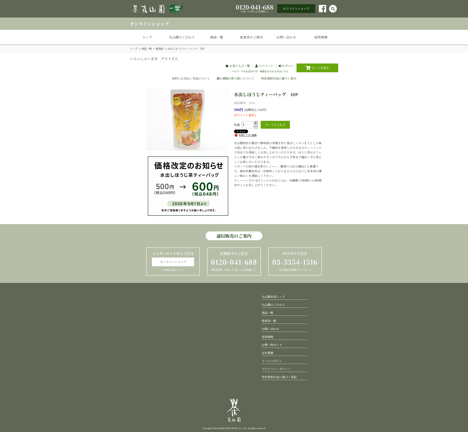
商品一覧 (216, 37)
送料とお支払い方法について (191, 78)
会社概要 (267, 353)
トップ (147, 37)
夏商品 (159, 48)
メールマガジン (272, 361)
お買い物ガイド (272, 345)
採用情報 (320, 37)
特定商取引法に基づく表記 (279, 377)
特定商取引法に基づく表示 (278, 78)
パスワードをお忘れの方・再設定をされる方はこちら (259, 71)
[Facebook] (322, 8)
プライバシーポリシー (276, 369)
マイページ (265, 66)
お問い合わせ (286, 37)
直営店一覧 (269, 321)
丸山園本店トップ (273, 297)
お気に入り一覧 (239, 66)
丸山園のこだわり (182, 37)
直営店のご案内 (251, 37)
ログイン (288, 66)
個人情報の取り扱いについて (235, 78)
